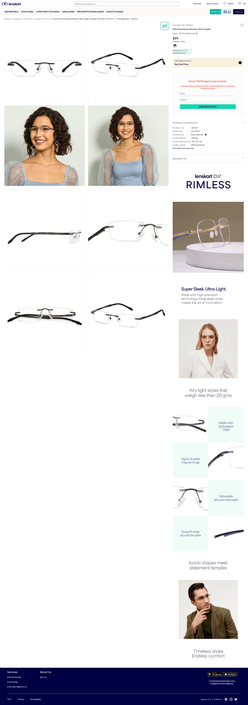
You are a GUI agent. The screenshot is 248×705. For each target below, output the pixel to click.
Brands (29, 19)
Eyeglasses (27, 11)
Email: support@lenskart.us (17, 687)
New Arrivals (11, 11)
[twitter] (235, 700)
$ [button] (174, 38)
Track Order (197, 4)
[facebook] (226, 700)
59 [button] (176, 38)
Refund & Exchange (14, 677)
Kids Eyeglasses (114, 11)
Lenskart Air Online (42, 19)
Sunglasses (68, 11)
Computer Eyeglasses (48, 11)
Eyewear (7, 19)
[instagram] (230, 700)
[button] (216, 11)
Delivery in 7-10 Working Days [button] (180, 51)
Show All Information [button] (183, 148)
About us (43, 677)
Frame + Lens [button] (179, 41)
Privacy (21, 699)
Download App (12, 682)
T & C (9, 699)
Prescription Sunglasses (90, 11)
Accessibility (35, 699)
